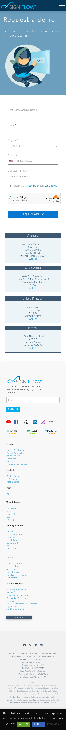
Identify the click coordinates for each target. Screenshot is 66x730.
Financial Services (14, 535)
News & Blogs (12, 566)
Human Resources (14, 514)
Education (11, 549)
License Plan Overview (16, 464)
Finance (10, 520)
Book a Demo (12, 482)
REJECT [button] (38, 724)
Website (33, 259)
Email (12, 124)
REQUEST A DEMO (33, 214)
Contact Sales (12, 476)
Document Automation (17, 595)
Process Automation (15, 453)
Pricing (9, 462)
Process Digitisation (15, 450)
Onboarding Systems (16, 598)
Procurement (12, 508)
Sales (8, 511)
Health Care (11, 540)
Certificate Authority (15, 609)
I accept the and (34, 185)
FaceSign (10, 601)
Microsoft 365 (13, 592)
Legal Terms (51, 185)
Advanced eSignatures (16, 589)
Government (12, 543)
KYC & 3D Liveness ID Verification (21, 604)
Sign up (13, 409)
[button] (62, 5)
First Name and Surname (23, 109)
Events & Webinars (15, 564)
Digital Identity (13, 607)
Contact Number (18, 170)
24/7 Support (12, 479)
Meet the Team (13, 572)
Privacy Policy (32, 185)
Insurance (10, 537)
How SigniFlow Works (16, 575)
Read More (53, 724)
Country (13, 155)
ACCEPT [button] (23, 724)
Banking (10, 532)
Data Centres (12, 459)
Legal (8, 494)
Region (13, 140)
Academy (10, 569)
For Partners (12, 578)
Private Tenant (13, 456)
